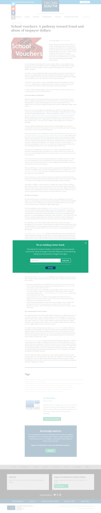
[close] (86, 243)
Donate (50, 268)
